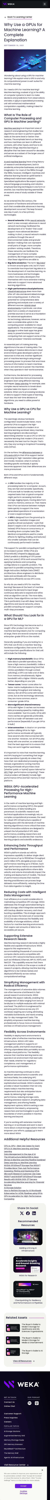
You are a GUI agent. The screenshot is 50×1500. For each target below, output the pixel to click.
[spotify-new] (29, 1404)
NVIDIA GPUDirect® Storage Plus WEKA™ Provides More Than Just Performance (22, 1167)
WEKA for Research (28, 1275)
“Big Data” (40, 263)
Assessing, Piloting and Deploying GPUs (21, 1171)
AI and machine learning (15, 161)
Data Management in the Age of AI (20, 1154)
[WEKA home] (9, 4)
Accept (23, 1486)
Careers (8, 1422)
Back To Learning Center (20, 17)
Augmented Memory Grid (14, 1435)
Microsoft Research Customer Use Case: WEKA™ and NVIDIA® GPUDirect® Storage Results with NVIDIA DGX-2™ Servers (22, 1176)
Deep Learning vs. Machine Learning (20, 1162)
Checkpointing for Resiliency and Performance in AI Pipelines (27, 1301)
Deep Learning (21, 383)
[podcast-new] (37, 1404)
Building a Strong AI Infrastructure (28, 1249)
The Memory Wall (11, 1453)
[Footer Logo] (21, 1384)
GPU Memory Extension (13, 1444)
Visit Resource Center (14, 1464)
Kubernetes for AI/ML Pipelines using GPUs (23, 1193)
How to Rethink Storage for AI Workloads (22, 1190)
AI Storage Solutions (12, 1431)
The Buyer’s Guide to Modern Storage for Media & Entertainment (25, 1340)
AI (32, 92)
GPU (17, 100)
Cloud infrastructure (17, 291)
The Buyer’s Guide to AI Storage (25, 1352)
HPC (6, 772)
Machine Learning (12, 128)
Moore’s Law (33, 553)
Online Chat (9, 1406)
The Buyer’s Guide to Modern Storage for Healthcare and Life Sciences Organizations (25, 1328)
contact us (30, 1130)
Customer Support (12, 1413)
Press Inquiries (11, 1418)
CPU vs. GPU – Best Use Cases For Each (22, 1145)
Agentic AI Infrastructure (14, 1457)
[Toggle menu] (45, 4)
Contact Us (9, 1402)
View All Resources (22, 1361)
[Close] (42, 1470)
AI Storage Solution (12, 1187)
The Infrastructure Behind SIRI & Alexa (21, 1157)
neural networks (37, 220)
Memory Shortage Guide (14, 1440)
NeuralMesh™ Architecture (14, 1449)
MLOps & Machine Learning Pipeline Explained (24, 1159)
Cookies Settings (23, 1492)
